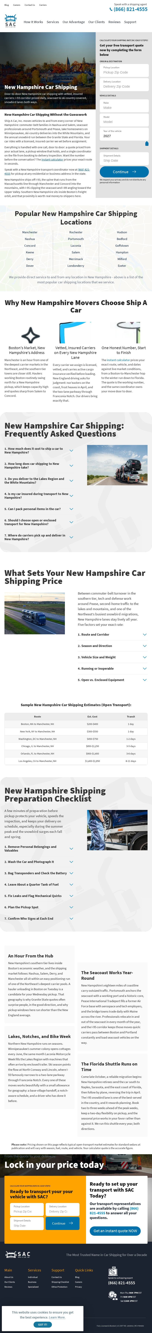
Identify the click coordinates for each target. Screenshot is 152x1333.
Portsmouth (76, 239)
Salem (76, 252)
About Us (8, 1277)
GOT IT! (42, 1324)
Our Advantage (74, 22)
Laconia (76, 245)
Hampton (122, 252)
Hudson (122, 232)
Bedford (122, 239)
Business (32, 1282)
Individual (33, 1277)
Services (53, 22)
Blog (6, 5)
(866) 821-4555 (131, 9)
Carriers (43, 5)
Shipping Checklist (60, 1282)
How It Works (33, 22)
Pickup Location (111, 67)
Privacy (78, 1286)
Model (106, 116)
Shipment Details (111, 155)
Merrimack (76, 259)
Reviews (114, 22)
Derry (29, 259)
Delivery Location (112, 81)
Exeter (122, 265)
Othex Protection (59, 1286)
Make (106, 102)
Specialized (33, 1286)
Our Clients (96, 22)
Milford (122, 259)
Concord (29, 245)
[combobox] (122, 160)
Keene (30, 252)
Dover (30, 265)
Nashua (30, 239)
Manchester (29, 232)
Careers (16, 5)
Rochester (75, 232)
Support (130, 22)
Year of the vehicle (112, 131)
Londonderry (75, 265)
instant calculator (52, 159)
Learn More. (57, 1317)
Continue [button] (120, 171)
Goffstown (122, 245)
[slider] (147, 144)
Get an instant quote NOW (115, 1230)
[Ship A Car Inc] (10, 21)
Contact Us (30, 5)
